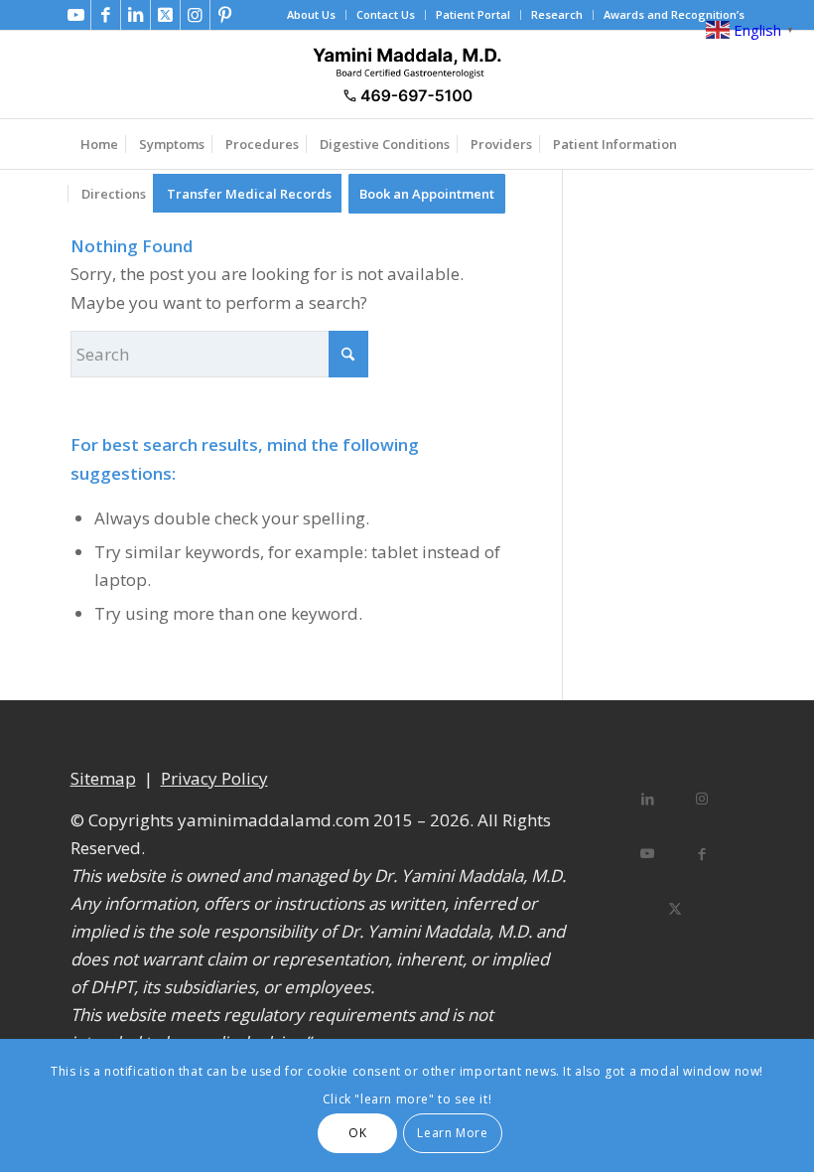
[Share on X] (674, 906)
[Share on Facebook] (702, 851)
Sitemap (103, 778)
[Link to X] (165, 15)
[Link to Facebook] (105, 15)
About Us (311, 14)
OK (357, 1132)
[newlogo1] (406, 74)
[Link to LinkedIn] (135, 15)
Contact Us (385, 14)
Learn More (452, 1132)
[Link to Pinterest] (225, 15)
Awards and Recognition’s (674, 14)
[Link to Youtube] (76, 15)
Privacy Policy (214, 778)
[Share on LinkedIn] (647, 797)
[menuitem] (311, 15)
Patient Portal (473, 14)
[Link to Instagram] (195, 15)
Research (557, 14)
